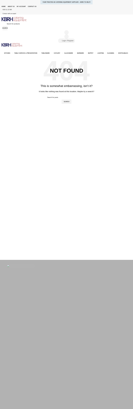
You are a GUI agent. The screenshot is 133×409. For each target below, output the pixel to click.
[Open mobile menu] (66, 49)
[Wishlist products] (66, 36)
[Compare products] (66, 32)
